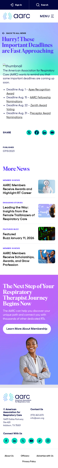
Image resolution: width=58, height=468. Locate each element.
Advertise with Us (45, 456)
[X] (29, 132)
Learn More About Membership (26, 328)
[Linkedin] (44, 132)
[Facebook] (36, 132)
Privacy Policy (29, 461)
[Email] (52, 132)
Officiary (25, 456)
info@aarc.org (37, 418)
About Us (9, 456)
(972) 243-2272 (37, 415)
